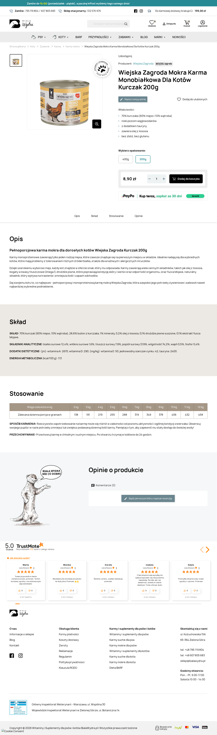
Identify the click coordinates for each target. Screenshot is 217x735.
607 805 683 (48, 11)
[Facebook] (135, 11)
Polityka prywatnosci (72, 662)
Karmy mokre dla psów (123, 645)
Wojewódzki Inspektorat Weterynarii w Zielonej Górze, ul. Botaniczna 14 (75, 710)
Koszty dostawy (69, 640)
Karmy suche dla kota (122, 656)
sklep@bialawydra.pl (192, 661)
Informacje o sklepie (22, 634)
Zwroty (63, 645)
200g (143, 159)
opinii (42, 549)
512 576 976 (94, 11)
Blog (12, 640)
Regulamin (65, 656)
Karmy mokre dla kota (122, 662)
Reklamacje (66, 651)
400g (125, 159)
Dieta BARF (116, 668)
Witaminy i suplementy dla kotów (129, 651)
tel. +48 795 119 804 (192, 649)
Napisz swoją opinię (135, 99)
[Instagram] (141, 11)
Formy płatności (69, 634)
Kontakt (14, 645)
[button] (207, 550)
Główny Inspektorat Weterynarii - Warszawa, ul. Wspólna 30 (68, 704)
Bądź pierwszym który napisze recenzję (150, 498)
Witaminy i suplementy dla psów (129, 634)
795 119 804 (31, 11)
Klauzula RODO (68, 668)
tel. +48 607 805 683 (192, 655)
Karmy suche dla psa (121, 640)
